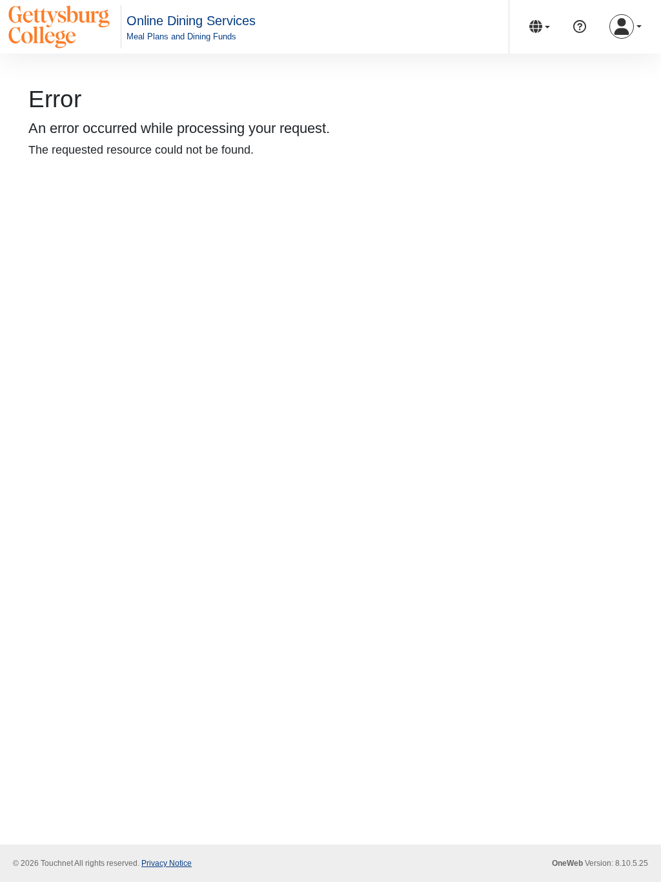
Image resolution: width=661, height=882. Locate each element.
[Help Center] (579, 27)
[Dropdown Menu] (539, 27)
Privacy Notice (166, 863)
